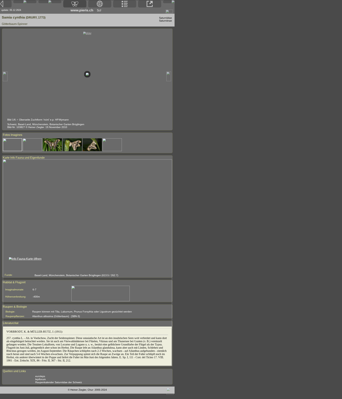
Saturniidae (165, 17)
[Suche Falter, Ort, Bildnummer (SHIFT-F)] (49, 2)
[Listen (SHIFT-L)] (124, 3)
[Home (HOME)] (24, 1)
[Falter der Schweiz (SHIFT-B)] (74, 3)
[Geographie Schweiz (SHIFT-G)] (99, 3)
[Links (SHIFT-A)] (149, 3)
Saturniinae (165, 20)
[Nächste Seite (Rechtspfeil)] (169, 1)
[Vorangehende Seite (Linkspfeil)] (6, 3)
